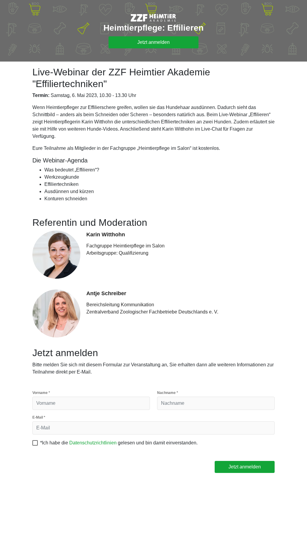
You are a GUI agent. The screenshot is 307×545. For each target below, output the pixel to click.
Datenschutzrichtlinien (93, 442)
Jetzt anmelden (153, 42)
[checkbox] (35, 443)
